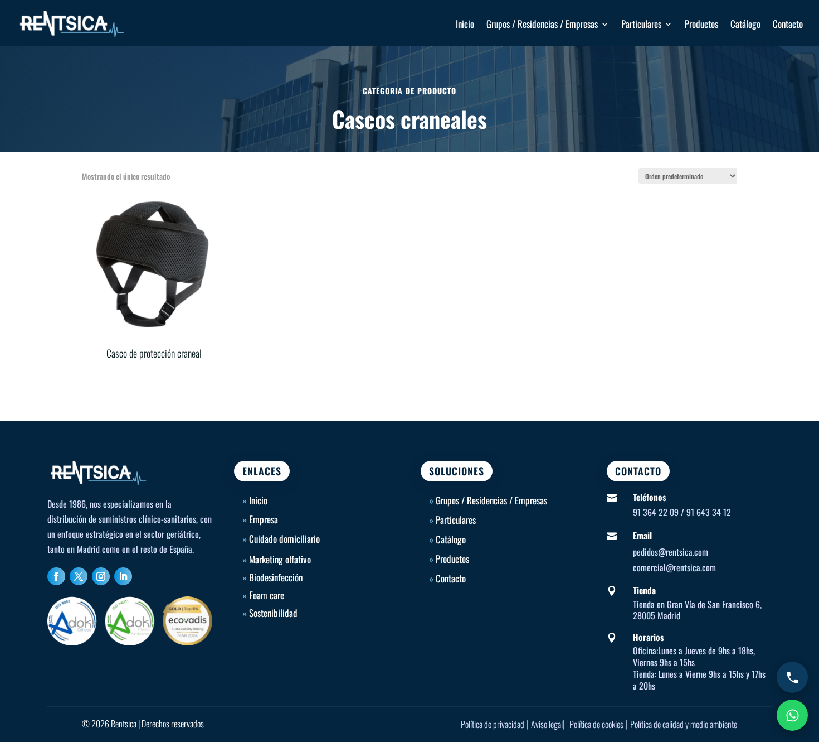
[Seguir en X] (78, 576)
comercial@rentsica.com (674, 567)
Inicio (465, 24)
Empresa (263, 519)
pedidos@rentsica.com (670, 551)
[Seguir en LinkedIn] (123, 576)
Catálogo (745, 24)
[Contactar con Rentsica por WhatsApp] (792, 715)
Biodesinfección (276, 577)
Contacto (788, 24)
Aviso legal (547, 724)
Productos (701, 24)
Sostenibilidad (273, 613)
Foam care (266, 595)
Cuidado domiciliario (284, 539)
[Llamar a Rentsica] (792, 677)
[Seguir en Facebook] (56, 576)
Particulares (641, 24)
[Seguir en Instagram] (101, 576)
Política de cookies (596, 724)
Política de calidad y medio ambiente (683, 724)
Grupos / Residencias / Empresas (542, 24)
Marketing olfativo (280, 559)
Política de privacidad (492, 724)
